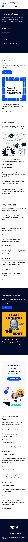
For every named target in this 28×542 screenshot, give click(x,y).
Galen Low (7, 176)
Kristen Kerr (7, 111)
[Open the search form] (3, 6)
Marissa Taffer (8, 167)
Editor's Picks (8, 32)
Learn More (14, 378)
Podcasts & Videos (10, 40)
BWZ (20, 537)
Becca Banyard (8, 508)
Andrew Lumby (8, 482)
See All (7, 72)
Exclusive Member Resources (13, 44)
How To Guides (9, 36)
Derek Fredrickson (17, 345)
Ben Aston (7, 185)
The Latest (7, 28)
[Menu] (16, 6)
